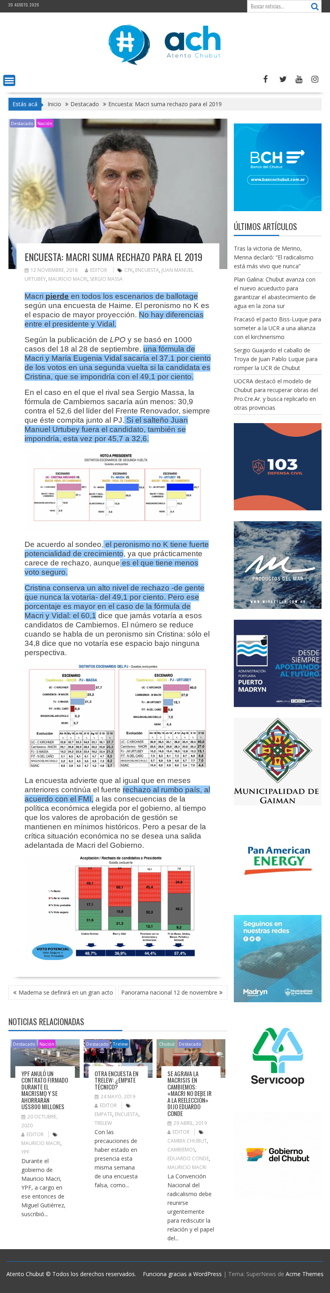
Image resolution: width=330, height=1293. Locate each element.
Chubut (167, 1044)
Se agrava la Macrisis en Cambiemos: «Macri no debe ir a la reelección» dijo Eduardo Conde (189, 1093)
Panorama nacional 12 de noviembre (169, 992)
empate (103, 1114)
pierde (57, 296)
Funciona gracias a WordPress (182, 1274)
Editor (98, 270)
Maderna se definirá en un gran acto (66, 992)
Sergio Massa (106, 278)
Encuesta (147, 270)
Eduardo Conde (188, 1158)
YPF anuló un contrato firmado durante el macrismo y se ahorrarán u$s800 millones (44, 1090)
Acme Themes (305, 1274)
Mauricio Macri (67, 278)
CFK (128, 270)
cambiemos (181, 1149)
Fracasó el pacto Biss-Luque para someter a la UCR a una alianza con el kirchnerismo (277, 328)
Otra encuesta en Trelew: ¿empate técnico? (116, 1080)
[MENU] (9, 80)
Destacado (22, 123)
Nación (44, 123)
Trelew (120, 1044)
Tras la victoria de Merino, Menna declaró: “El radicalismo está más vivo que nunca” (274, 257)
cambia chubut (187, 1140)
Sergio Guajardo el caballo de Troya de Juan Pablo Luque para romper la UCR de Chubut (276, 359)
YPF (25, 1152)
